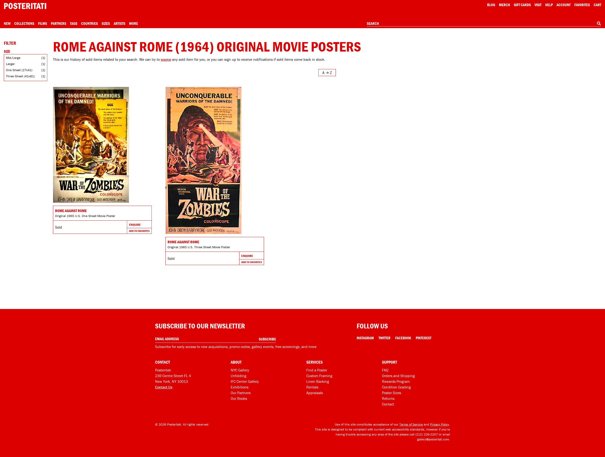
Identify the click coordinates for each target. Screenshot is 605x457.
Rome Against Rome (71, 210)
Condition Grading (396, 387)
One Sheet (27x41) (19, 70)
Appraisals (314, 392)
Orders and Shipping (398, 375)
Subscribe (267, 339)
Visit (538, 4)
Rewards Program (396, 381)
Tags (73, 23)
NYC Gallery (240, 370)
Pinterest (423, 337)
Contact (388, 404)
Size (7, 51)
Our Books (239, 398)
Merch (504, 4)
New (7, 23)
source (166, 59)
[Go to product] (102, 145)
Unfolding (238, 375)
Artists (119, 23)
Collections (24, 23)
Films (42, 23)
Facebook (403, 337)
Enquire (135, 224)
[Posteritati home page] (25, 6)
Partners (58, 23)
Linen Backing (317, 381)
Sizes (106, 23)
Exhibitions (239, 387)
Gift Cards (522, 4)
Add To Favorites (139, 231)
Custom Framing (319, 375)
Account (563, 4)
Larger (10, 64)
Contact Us (163, 387)
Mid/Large (13, 58)
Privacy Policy (439, 424)
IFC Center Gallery (245, 381)
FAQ (385, 370)
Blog (491, 4)
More (133, 23)
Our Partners (241, 392)
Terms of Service (411, 424)
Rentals (312, 387)
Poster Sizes (391, 392)
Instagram (365, 337)
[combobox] (484, 23)
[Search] (598, 23)
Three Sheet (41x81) (20, 76)
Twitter (384, 337)
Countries (89, 23)
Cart (597, 4)
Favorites (582, 4)
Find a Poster (316, 370)
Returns (388, 398)
